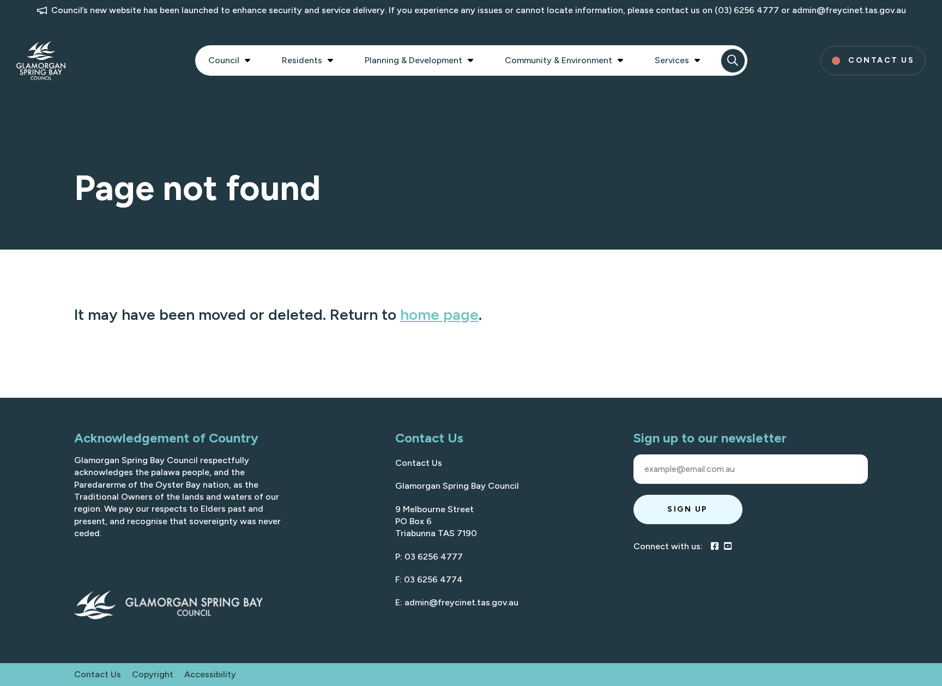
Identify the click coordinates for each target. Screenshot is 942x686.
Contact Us (418, 463)
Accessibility (210, 674)
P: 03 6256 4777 (429, 556)
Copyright (152, 674)
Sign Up (687, 509)
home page (439, 314)
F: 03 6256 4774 (429, 579)
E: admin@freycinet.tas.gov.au (456, 602)
